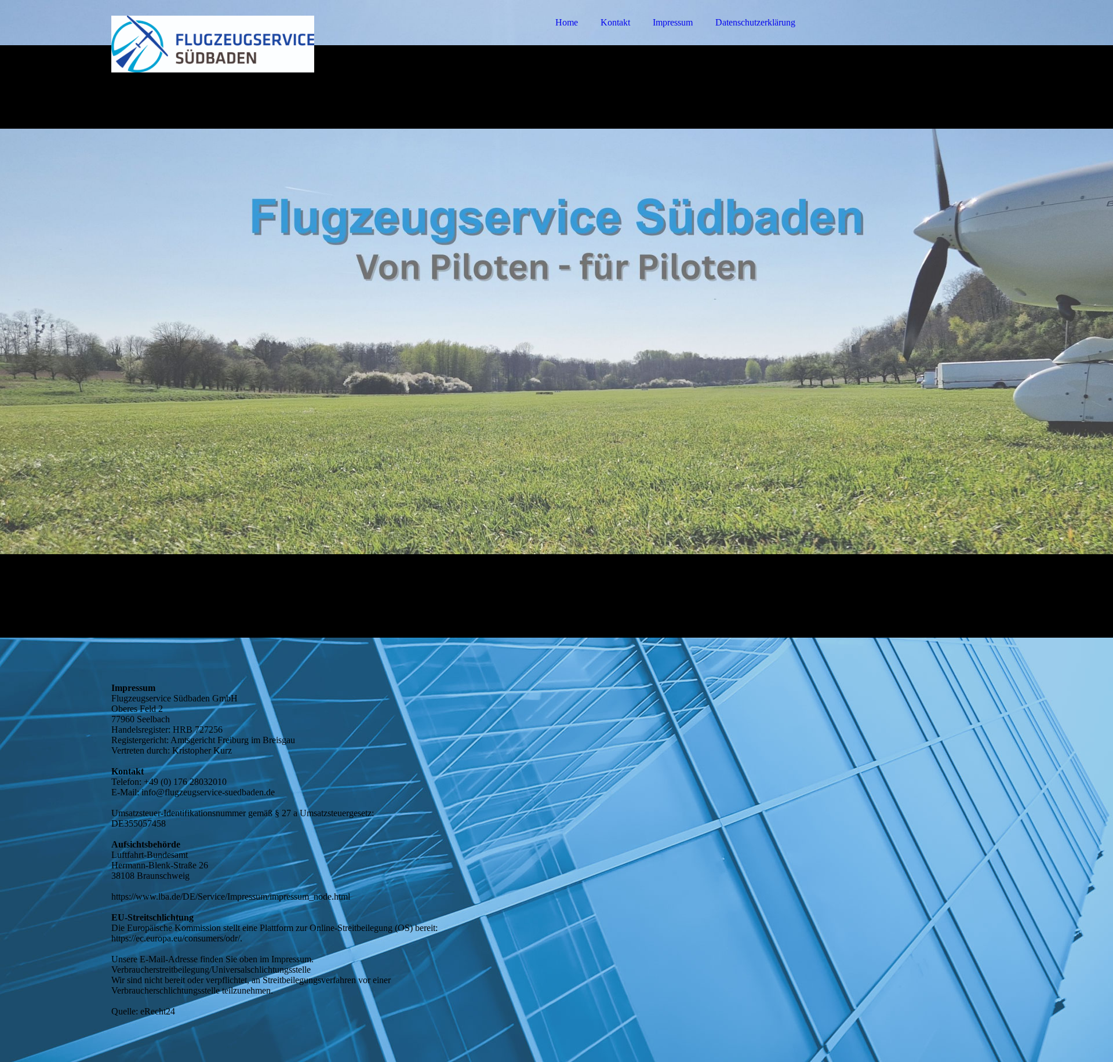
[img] (212, 40)
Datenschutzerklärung (755, 22)
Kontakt (615, 22)
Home (566, 22)
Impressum (673, 22)
